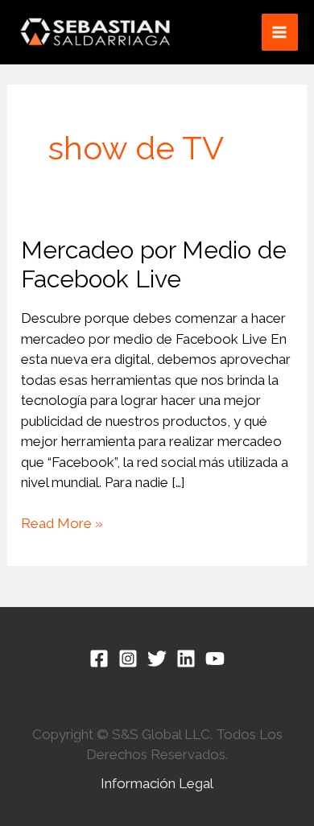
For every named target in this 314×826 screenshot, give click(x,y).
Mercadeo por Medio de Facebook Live (154, 265)
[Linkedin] (186, 658)
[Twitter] (157, 658)
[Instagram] (128, 658)
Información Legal (157, 783)
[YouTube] (215, 658)
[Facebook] (99, 658)
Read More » (62, 522)
